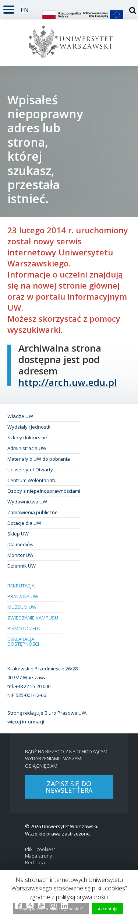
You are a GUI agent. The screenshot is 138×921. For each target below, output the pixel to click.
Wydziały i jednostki (29, 426)
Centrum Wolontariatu (32, 480)
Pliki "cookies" (40, 849)
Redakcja (35, 862)
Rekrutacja (21, 585)
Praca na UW (22, 596)
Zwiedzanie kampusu (32, 617)
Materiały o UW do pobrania (38, 459)
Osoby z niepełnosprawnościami (43, 491)
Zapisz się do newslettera (69, 787)
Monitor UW (20, 555)
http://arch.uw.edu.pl (67, 382)
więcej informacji (25, 721)
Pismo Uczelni (24, 628)
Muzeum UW (21, 607)
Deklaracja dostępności (23, 641)
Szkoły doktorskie (27, 437)
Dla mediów (20, 544)
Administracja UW (26, 448)
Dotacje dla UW (24, 523)
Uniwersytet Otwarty (30, 469)
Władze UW (20, 416)
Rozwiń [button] (9, 8)
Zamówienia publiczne (32, 512)
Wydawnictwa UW (27, 501)
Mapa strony (38, 856)
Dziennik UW (21, 565)
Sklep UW (18, 533)
